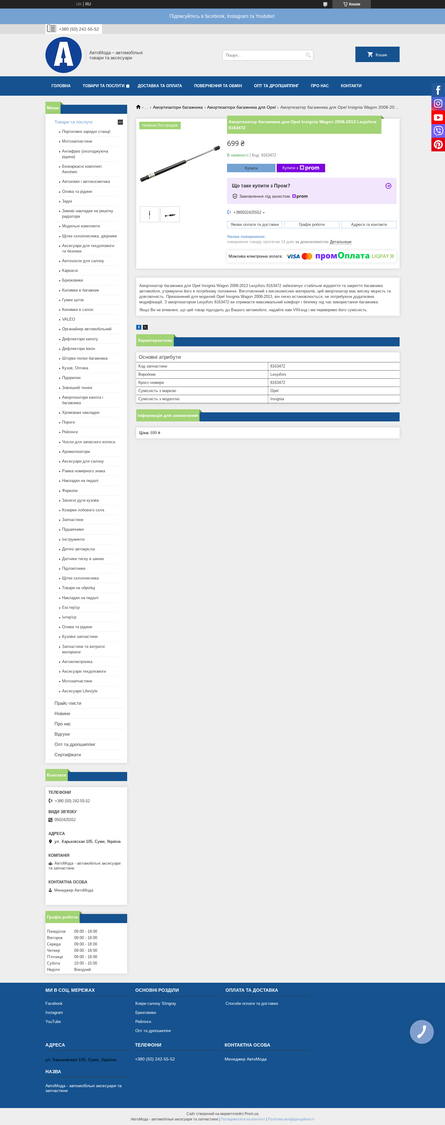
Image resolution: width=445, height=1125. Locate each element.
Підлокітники (73, 568)
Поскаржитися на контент (243, 1119)
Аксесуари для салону (83, 461)
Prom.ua (252, 1114)
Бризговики (145, 1012)
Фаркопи (69, 490)
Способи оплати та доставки (252, 1003)
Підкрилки (71, 377)
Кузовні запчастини (79, 636)
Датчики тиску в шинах (83, 558)
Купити (251, 168)
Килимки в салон (77, 309)
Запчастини (72, 519)
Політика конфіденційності (291, 1119)
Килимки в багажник (80, 290)
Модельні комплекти (81, 226)
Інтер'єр (69, 617)
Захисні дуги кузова (80, 500)
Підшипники (73, 529)
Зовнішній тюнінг (77, 387)
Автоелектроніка (77, 661)
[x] (145, 328)
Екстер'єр (71, 607)
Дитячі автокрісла (78, 549)
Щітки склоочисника (80, 578)
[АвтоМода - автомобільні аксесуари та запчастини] (63, 55)
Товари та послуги (103, 86)
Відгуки (62, 734)
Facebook (54, 1003)
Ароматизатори (76, 451)
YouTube (53, 1021)
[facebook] (138, 328)
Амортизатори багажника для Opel (241, 107)
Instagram (54, 1012)
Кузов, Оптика (75, 368)
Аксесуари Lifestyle (79, 691)
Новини (62, 713)
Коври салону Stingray (155, 1003)
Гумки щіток (73, 300)
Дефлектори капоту (80, 339)
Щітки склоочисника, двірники (89, 236)
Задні (67, 201)
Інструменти (73, 539)
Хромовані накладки (80, 412)
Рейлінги (70, 432)
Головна (61, 86)
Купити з (290, 168)
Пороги (68, 422)
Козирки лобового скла (83, 510)
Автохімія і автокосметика (86, 181)
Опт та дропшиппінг (276, 86)
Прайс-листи (67, 703)
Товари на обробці (78, 588)
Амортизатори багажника (178, 107)
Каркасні (70, 270)
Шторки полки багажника (84, 358)
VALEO (68, 319)
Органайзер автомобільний (86, 329)
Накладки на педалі (80, 480)
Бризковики (72, 280)
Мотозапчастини (77, 141)
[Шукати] (308, 55)
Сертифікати (67, 754)
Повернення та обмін (218, 86)
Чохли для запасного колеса (88, 442)
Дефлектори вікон (78, 348)
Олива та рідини (77, 191)
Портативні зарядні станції (86, 131)
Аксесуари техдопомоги (84, 671)
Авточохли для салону (83, 261)
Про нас (320, 86)
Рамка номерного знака (83, 471)
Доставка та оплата (160, 86)
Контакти (351, 86)
